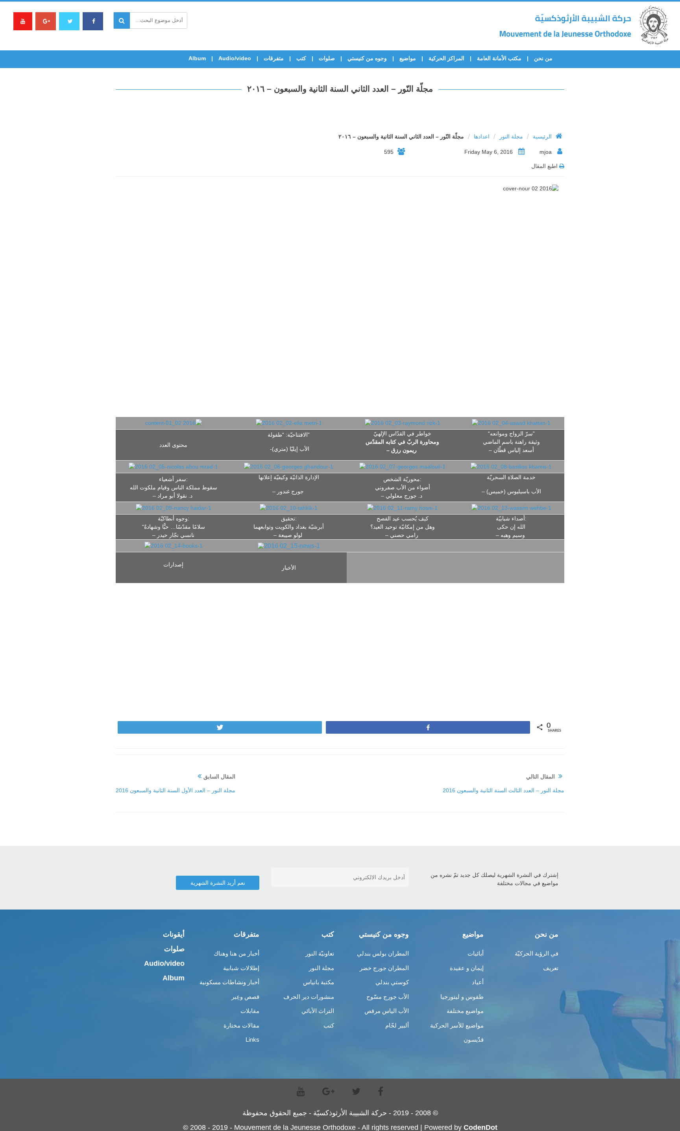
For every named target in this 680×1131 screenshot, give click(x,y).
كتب (301, 58)
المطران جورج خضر (384, 968)
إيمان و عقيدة (467, 968)
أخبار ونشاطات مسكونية (229, 982)
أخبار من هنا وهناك (236, 953)
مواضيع (407, 58)
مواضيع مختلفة (465, 1010)
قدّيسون (474, 1039)
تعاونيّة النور (319, 953)
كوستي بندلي (392, 982)
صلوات (327, 58)
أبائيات (476, 953)
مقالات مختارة (241, 1025)
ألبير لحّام (397, 1025)
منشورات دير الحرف (308, 996)
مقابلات (249, 1010)
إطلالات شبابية (241, 968)
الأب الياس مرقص (386, 1010)
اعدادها (482, 136)
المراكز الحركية (446, 58)
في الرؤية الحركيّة (536, 953)
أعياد (478, 982)
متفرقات (274, 58)
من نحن (543, 58)
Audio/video (234, 58)
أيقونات (174, 934)
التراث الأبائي (317, 1010)
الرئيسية (542, 136)
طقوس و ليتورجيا (462, 996)
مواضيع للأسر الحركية (457, 1025)
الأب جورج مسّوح (387, 996)
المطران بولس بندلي (383, 953)
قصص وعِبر (245, 996)
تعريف (550, 968)
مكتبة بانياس (318, 982)
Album (197, 58)
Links (252, 1039)
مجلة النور (511, 136)
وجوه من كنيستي (367, 58)
